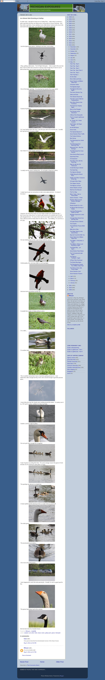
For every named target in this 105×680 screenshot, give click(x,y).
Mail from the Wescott (75, 189)
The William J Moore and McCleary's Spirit (76, 244)
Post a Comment (26, 655)
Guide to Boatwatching (73, 347)
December (73, 47)
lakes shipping (71, 369)
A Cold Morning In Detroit (76, 167)
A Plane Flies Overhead (76, 260)
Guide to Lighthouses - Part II (75, 351)
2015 (70, 38)
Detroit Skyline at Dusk (76, 187)
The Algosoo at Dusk (75, 185)
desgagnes (70, 371)
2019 (70, 30)
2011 (70, 285)
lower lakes (70, 363)
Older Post (60, 662)
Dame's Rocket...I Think (76, 197)
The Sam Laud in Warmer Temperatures (76, 99)
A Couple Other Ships (75, 181)
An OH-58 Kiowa (74, 127)
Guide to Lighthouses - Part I (74, 349)
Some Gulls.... (73, 129)
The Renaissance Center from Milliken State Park (77, 265)
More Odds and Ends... (76, 79)
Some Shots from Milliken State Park (76, 237)
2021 (70, 25)
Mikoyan (26, 648)
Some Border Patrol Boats (77, 251)
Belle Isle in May (74, 229)
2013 (70, 42)
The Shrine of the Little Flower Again (76, 268)
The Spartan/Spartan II (76, 131)
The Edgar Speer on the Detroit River (76, 232)
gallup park (48, 632)
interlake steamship (72, 361)
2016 (70, 36)
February (72, 280)
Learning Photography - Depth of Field (76, 212)
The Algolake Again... (75, 86)
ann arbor (31, 632)
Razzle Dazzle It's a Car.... (77, 205)
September (73, 53)
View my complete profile (73, 324)
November (73, 49)
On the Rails (73, 76)
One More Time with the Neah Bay (76, 161)
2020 (70, 27)
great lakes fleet (71, 359)
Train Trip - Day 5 (74, 66)
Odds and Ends (74, 94)
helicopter (58, 632)
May (71, 62)
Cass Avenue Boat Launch (77, 154)
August (72, 55)
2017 (70, 34)
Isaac (25, 638)
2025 (70, 17)
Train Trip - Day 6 (74, 63)
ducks (43, 632)
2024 (70, 19)
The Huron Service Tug (76, 92)
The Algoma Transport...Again (75, 257)
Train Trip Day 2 (74, 74)
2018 (70, 32)
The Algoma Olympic (75, 172)
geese (53, 632)
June (71, 59)
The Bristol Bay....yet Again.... (75, 248)
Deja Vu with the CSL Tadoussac (75, 165)
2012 (70, 45)
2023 (70, 21)
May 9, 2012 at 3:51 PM (30, 643)
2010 (70, 287)
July (71, 57)
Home (42, 662)
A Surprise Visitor (74, 84)
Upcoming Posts (74, 156)
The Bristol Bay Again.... (76, 262)
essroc (69, 373)
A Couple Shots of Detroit (76, 221)
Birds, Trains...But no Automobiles (75, 195)
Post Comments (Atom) (33, 665)
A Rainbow (73, 203)
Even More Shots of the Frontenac (76, 103)
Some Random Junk (75, 271)
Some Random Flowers (76, 273)
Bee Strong (73, 138)
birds (36, 632)
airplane (26, 632)
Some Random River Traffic (77, 134)
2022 (70, 23)
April (71, 276)
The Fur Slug (73, 192)
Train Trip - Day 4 (74, 68)
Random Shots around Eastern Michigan (76, 200)
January (72, 282)
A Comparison (73, 158)
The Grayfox (73, 223)
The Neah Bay (74, 170)
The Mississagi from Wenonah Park (75, 144)
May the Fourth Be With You (77, 235)
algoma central (71, 357)
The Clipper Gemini (75, 183)
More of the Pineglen (75, 109)
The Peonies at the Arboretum (75, 112)
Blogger (62, 675)
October (72, 51)
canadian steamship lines (73, 367)
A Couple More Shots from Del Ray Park (77, 218)
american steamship (72, 365)
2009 (70, 289)
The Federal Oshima (75, 136)
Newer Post (24, 662)
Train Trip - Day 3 (74, 72)
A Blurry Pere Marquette (76, 115)
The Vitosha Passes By (76, 96)
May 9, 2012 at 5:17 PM (30, 652)
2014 (70, 40)
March (72, 278)
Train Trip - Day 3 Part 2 (76, 70)
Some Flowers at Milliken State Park (76, 82)
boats (39, 632)
